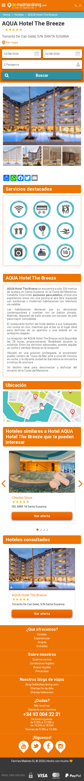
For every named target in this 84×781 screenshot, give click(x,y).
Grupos (42, 642)
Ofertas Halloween (42, 692)
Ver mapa (12, 42)
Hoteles (19, 14)
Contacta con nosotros (42, 709)
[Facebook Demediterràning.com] (48, 746)
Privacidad (42, 671)
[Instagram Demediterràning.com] (60, 746)
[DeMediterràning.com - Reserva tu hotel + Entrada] (27, 5)
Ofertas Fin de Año (42, 688)
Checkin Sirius (22, 498)
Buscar (42, 75)
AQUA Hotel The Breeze (29, 595)
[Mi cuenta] (80, 5)
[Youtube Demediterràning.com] (24, 746)
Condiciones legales (42, 663)
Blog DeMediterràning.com (42, 684)
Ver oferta (42, 516)
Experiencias (42, 638)
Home (6, 14)
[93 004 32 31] (76, 5)
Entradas (42, 646)
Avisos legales (42, 667)
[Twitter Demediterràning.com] (36, 746)
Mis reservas (42, 705)
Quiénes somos (42, 659)
